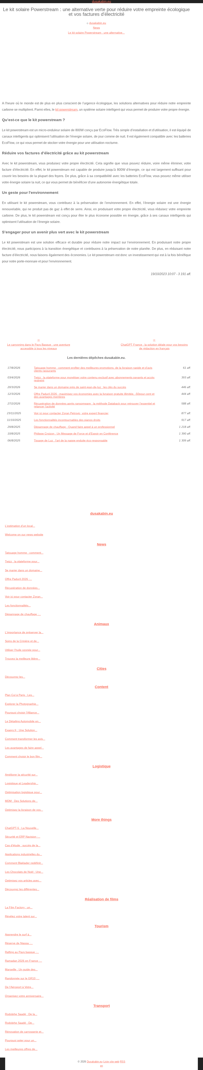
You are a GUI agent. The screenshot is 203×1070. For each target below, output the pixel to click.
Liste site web (111, 1061)
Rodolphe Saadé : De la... (21, 1014)
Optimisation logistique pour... (23, 792)
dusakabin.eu (97, 23)
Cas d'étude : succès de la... (22, 845)
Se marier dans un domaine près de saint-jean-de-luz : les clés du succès (80, 387)
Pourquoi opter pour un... (20, 1040)
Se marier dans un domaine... (23, 570)
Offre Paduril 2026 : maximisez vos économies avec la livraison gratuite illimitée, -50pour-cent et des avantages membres (94, 395)
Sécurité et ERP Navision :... (22, 836)
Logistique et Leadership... (21, 783)
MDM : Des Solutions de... (21, 800)
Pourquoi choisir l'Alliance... (22, 712)
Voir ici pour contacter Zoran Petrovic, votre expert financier (71, 413)
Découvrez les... (15, 676)
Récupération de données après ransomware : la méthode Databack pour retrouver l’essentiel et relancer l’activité (94, 405)
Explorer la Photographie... (21, 703)
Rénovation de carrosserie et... (24, 1031)
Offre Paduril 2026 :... (18, 579)
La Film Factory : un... (19, 907)
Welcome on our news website (24, 534)
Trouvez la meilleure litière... (22, 658)
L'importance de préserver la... (24, 632)
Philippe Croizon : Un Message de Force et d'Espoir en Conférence (76, 433)
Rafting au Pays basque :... (22, 952)
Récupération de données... (22, 587)
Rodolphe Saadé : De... (19, 1022)
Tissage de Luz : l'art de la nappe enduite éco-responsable (70, 440)
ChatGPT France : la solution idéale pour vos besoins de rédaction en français (154, 346)
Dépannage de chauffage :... (23, 614)
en (101, 1065)
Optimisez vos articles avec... (23, 880)
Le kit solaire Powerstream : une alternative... (96, 32)
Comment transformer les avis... (25, 738)
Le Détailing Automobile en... (23, 721)
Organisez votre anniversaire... (24, 995)
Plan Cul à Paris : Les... (19, 695)
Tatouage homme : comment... (24, 552)
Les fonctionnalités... (18, 605)
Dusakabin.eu (94, 1061)
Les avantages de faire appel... (24, 747)
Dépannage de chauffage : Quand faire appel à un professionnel (74, 426)
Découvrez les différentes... (22, 889)
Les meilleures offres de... (21, 1049)
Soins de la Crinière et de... (22, 641)
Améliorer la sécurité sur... (21, 774)
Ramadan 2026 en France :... (23, 960)
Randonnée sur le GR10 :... (22, 978)
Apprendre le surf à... (18, 934)
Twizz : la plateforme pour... (22, 561)
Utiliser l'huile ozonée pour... (22, 649)
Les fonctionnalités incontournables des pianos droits (67, 420)
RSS (122, 1061)
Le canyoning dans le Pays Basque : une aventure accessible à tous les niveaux (38, 346)
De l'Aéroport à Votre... (19, 987)
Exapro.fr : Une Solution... (21, 730)
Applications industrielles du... (23, 854)
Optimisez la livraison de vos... (24, 809)
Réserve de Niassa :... (19, 943)
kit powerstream (66, 109)
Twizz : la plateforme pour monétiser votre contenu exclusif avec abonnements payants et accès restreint (94, 379)
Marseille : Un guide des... (21, 969)
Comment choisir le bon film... (23, 756)
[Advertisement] (96, 64)
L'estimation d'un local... (20, 525)
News (96, 27)
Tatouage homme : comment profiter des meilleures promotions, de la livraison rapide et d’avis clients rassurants (93, 369)
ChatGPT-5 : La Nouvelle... (22, 828)
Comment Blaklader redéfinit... (24, 862)
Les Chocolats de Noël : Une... (24, 871)
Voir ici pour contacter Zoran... (24, 596)
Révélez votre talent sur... (21, 916)
